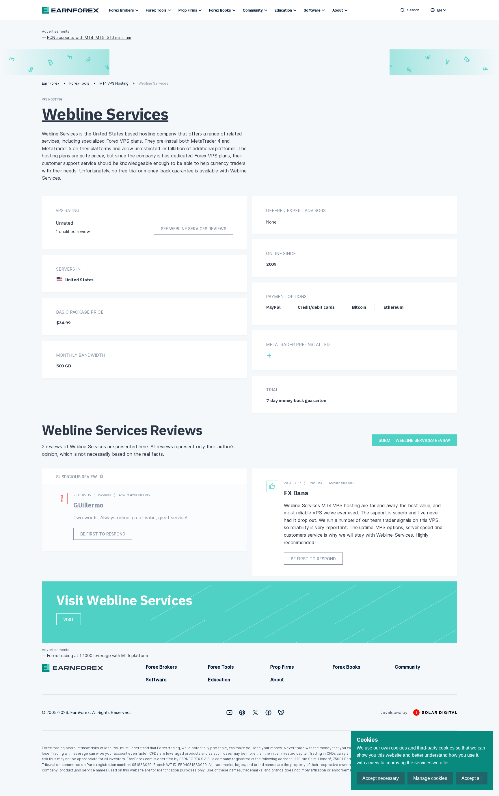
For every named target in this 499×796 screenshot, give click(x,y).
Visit (68, 619)
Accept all (471, 778)
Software (312, 10)
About (337, 10)
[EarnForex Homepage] (70, 10)
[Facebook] (268, 712)
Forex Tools (156, 10)
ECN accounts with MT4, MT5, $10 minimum (89, 37)
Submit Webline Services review (414, 440)
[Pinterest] (242, 712)
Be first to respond (102, 533)
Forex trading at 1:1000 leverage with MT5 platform (97, 655)
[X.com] (255, 712)
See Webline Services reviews (193, 228)
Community (253, 10)
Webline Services (105, 113)
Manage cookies (430, 778)
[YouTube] (229, 712)
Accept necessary (380, 778)
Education (283, 10)
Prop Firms (187, 10)
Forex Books (220, 10)
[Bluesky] (281, 713)
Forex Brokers (121, 10)
